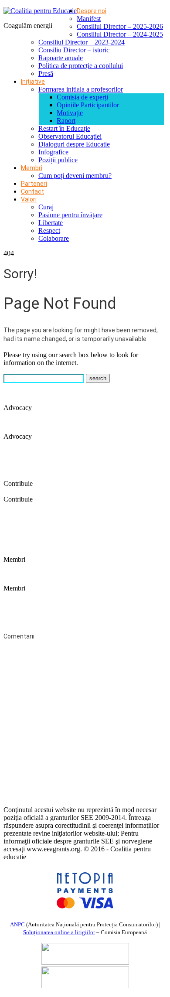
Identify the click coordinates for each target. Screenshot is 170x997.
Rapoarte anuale (60, 57)
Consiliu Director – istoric (73, 50)
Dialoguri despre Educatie (74, 144)
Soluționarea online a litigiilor (59, 932)
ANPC (17, 924)
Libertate (50, 222)
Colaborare (53, 238)
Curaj (46, 207)
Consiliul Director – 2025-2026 (120, 26)
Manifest (89, 18)
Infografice (53, 152)
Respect (49, 230)
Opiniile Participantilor (88, 105)
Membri (31, 167)
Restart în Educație (64, 128)
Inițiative (33, 81)
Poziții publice (58, 160)
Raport (66, 120)
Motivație (70, 112)
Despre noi (91, 10)
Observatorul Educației (70, 136)
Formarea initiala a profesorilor (80, 89)
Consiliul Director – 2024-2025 (120, 34)
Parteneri (34, 183)
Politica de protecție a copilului (80, 65)
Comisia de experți (82, 97)
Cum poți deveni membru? (75, 175)
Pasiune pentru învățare (70, 215)
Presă (45, 73)
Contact (32, 191)
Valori (29, 199)
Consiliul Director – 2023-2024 (81, 42)
